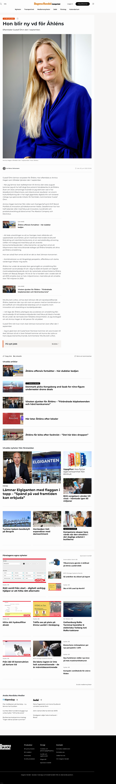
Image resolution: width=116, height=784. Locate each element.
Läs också (21, 221)
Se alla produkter (29, 759)
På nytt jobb (10, 18)
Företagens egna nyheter (15, 555)
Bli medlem (28, 752)
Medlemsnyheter (43, 9)
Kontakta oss (60, 752)
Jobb (55, 9)
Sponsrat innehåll (45, 763)
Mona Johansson (13, 168)
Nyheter (18, 9)
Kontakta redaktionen (63, 749)
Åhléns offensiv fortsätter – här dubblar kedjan (34, 226)
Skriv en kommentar (84, 356)
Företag (63, 9)
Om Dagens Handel (62, 759)
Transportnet (29, 9)
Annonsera (27, 755)
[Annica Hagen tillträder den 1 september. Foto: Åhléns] (47, 96)
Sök (5, 4)
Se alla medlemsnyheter (84, 684)
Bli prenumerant (29, 749)
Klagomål (43, 759)
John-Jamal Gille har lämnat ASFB (45, 711)
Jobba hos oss (60, 755)
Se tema (54, 344)
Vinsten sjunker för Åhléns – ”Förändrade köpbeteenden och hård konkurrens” (35, 291)
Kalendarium (74, 9)
